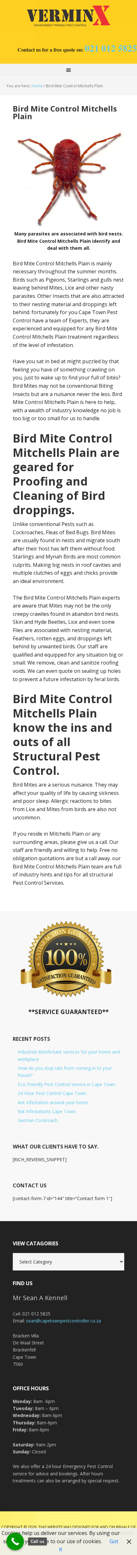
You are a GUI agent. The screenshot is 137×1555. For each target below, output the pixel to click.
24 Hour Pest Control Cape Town (52, 1093)
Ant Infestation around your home (53, 1102)
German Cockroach (38, 1120)
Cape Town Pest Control (68, 16)
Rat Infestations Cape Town (47, 1111)
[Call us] (15, 1541)
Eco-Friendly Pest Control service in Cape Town (66, 1084)
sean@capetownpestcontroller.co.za (63, 1321)
